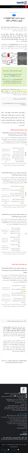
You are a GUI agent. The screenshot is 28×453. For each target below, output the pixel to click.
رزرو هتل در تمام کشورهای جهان (21, 402)
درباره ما (11, 420)
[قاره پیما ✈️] (22, 2)
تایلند (11, 12)
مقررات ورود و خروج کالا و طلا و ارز (20, 420)
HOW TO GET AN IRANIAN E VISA (19, 410)
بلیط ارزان (18, 408)
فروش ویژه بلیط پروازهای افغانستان (17, 6)
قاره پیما (25, 426)
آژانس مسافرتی (24, 404)
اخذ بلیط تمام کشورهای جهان (9, 408)
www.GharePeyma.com (22, 428)
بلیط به (13, 12)
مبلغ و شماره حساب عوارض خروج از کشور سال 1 (17, 415)
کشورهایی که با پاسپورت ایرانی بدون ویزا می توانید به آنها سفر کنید (14, 417)
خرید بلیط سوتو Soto (9, 79)
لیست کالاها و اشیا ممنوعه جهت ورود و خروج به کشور (17, 421)
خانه (17, 12)
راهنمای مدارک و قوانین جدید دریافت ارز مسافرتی (17, 423)
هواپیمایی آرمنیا (24, 408)
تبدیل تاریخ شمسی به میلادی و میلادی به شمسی (18, 418)
